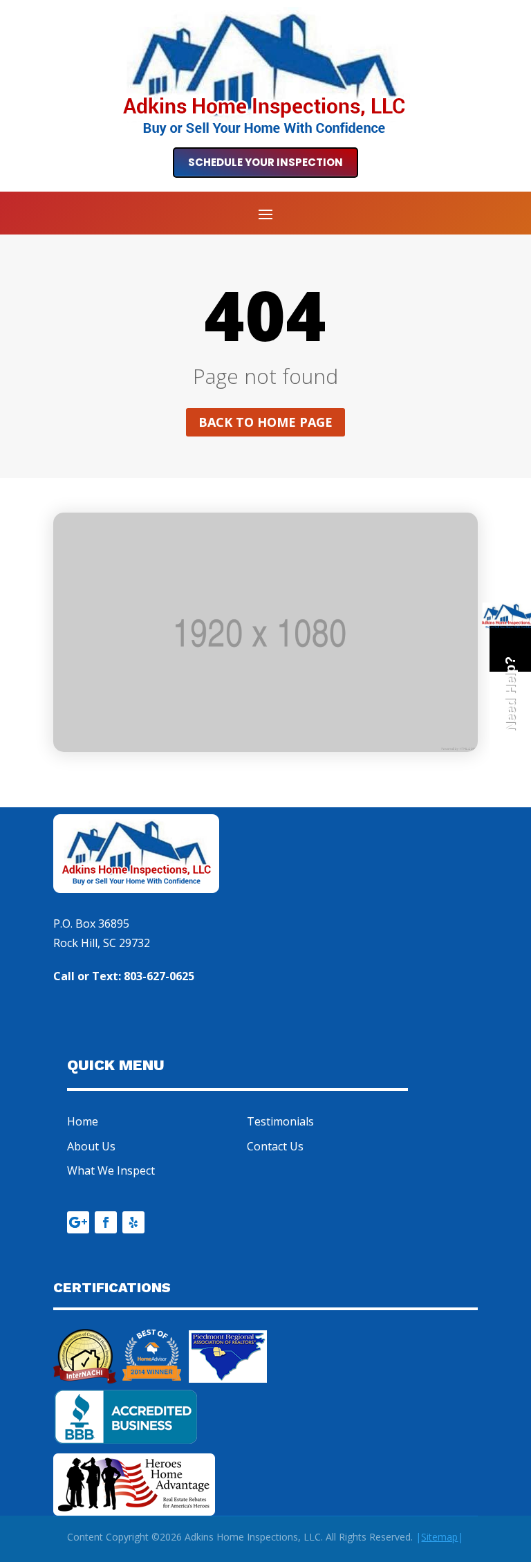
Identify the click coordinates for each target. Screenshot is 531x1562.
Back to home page (265, 422)
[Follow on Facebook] (106, 1222)
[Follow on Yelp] (133, 1222)
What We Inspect (111, 1170)
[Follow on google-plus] (78, 1222)
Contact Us (275, 1146)
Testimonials (280, 1121)
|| (439, 1536)
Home (82, 1121)
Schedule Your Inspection (265, 162)
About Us (91, 1146)
